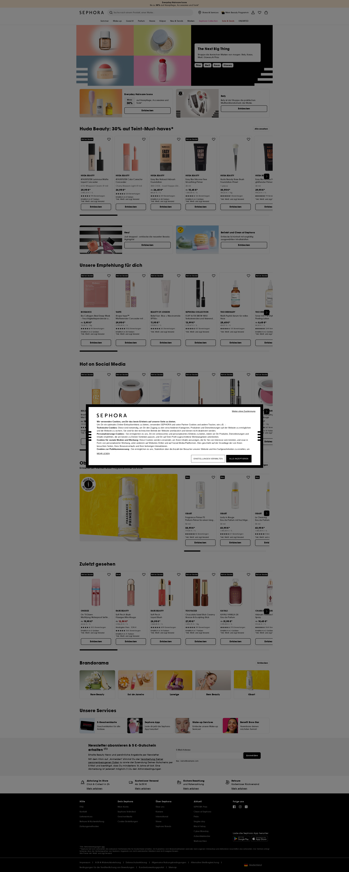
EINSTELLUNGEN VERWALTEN (208, 458)
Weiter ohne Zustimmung (243, 411)
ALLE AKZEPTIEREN (238, 458)
